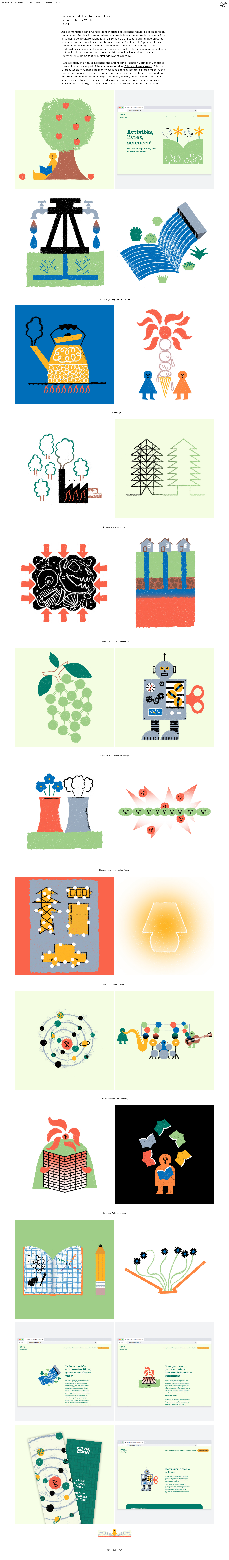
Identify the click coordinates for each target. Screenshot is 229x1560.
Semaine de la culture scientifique (85, 38)
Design (29, 2)
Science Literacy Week (138, 66)
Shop (57, 2)
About (38, 2)
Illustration (7, 2)
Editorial (19, 2)
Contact (48, 2)
